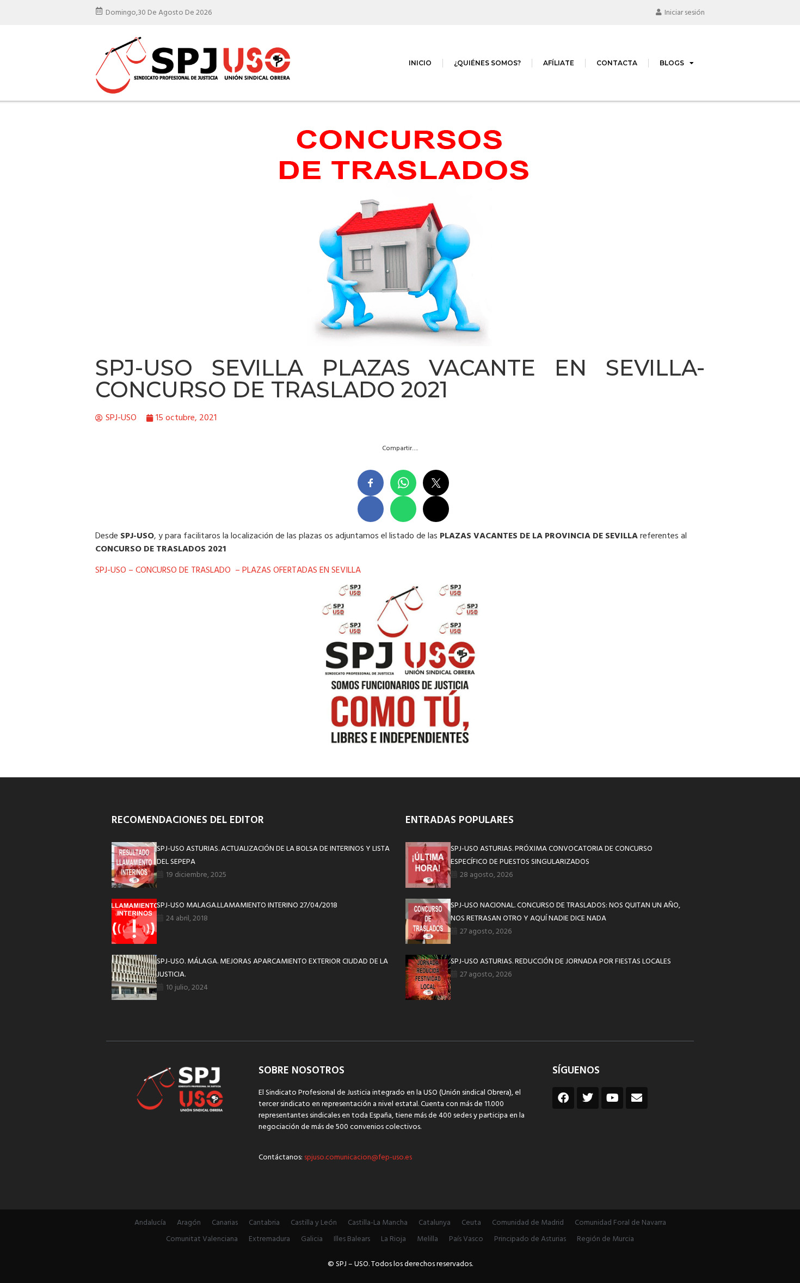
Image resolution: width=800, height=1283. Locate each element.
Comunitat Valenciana (202, 1239)
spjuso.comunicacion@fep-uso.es (357, 1157)
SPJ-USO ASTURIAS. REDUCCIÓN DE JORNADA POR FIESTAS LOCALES (561, 961)
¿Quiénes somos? (487, 63)
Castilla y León (314, 1223)
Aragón (189, 1223)
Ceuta (471, 1223)
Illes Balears (352, 1239)
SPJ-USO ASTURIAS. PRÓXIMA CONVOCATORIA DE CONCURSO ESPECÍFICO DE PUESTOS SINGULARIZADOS (552, 855)
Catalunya (435, 1223)
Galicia (312, 1239)
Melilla (427, 1239)
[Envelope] (637, 1098)
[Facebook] (563, 1098)
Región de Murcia (605, 1239)
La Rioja (393, 1239)
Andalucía (150, 1223)
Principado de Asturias (530, 1239)
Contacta (616, 63)
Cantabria (264, 1223)
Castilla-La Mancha (378, 1223)
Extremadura (269, 1239)
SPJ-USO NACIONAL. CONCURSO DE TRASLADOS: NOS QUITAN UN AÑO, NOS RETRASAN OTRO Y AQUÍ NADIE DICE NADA (565, 912)
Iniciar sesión (684, 13)
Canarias (225, 1223)
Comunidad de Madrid (528, 1223)
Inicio (420, 63)
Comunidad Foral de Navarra (620, 1223)
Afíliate (558, 63)
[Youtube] (612, 1098)
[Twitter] (588, 1098)
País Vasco (466, 1239)
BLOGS (672, 63)
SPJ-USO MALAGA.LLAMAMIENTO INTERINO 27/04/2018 (247, 905)
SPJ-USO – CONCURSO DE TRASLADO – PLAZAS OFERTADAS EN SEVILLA (228, 570)
